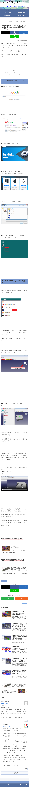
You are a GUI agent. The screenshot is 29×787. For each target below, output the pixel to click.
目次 (12, 70)
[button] (26, 412)
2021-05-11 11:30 (4, 703)
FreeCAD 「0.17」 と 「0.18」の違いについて (15, 74)
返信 (26, 721)
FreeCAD (4, 580)
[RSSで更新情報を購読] (21, 598)
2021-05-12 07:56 (6, 726)
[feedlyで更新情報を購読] (7, 598)
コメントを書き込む (14, 773)
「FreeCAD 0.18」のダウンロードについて (13, 72)
